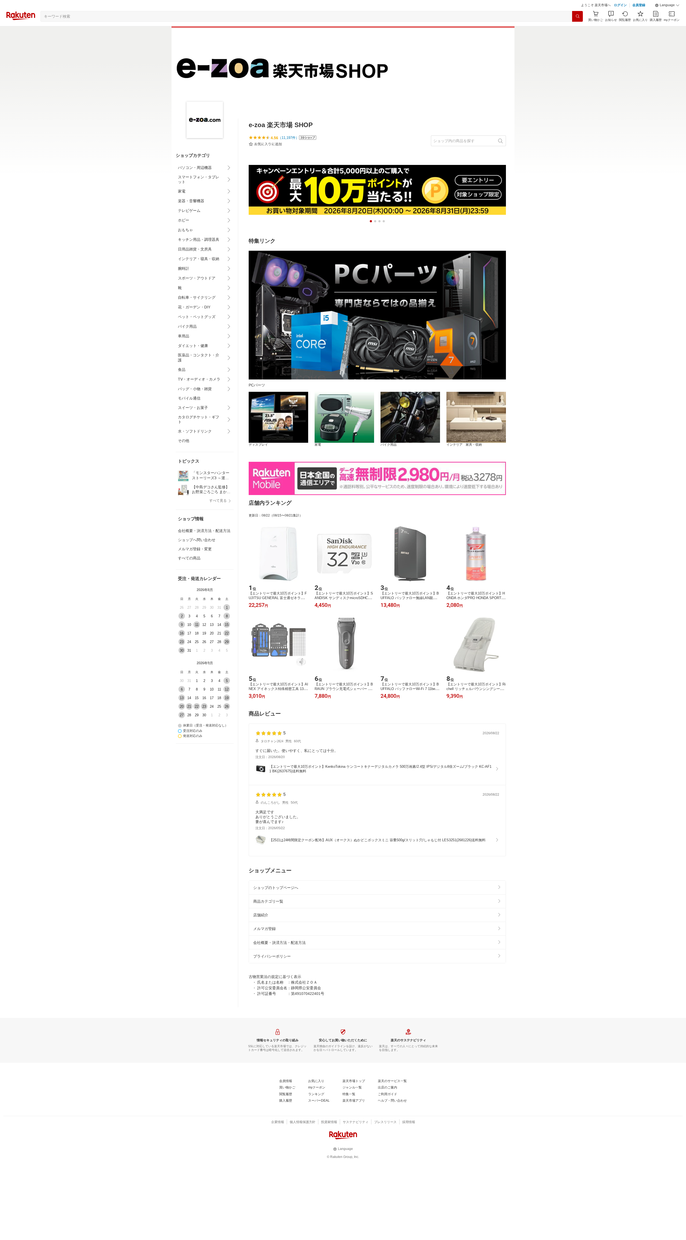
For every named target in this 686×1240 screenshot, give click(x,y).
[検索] (577, 16)
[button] (667, 5)
